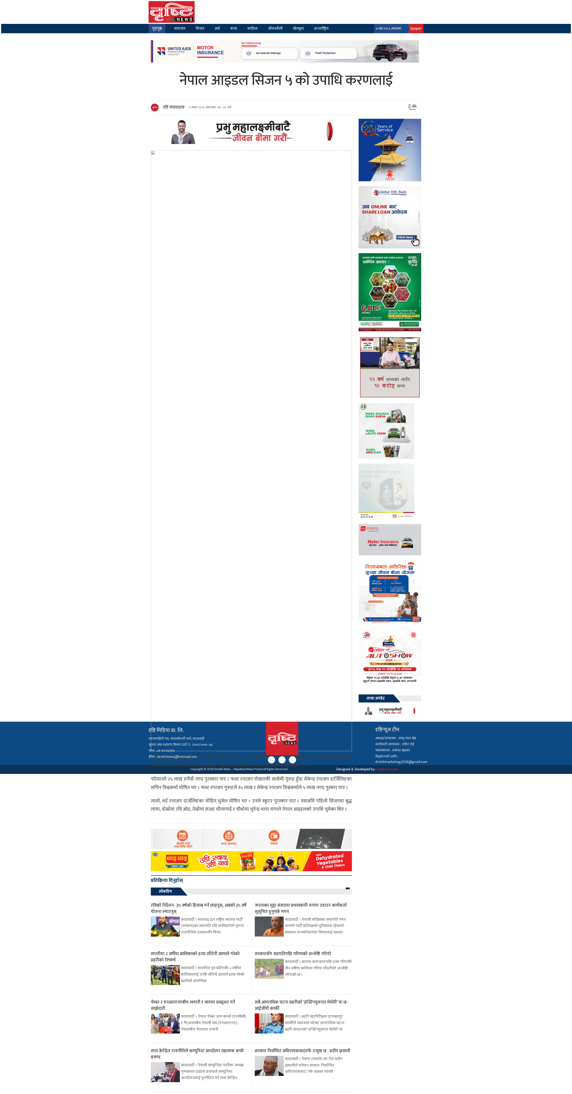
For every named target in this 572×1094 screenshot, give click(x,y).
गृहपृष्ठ (157, 28)
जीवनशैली (275, 28)
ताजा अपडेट (376, 698)
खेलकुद (298, 28)
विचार (200, 28)
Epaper (416, 28)
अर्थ (217, 28)
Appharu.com (387, 769)
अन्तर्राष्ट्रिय (321, 28)
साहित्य (252, 28)
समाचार (179, 28)
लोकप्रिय (165, 891)
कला (233, 28)
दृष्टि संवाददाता (174, 107)
